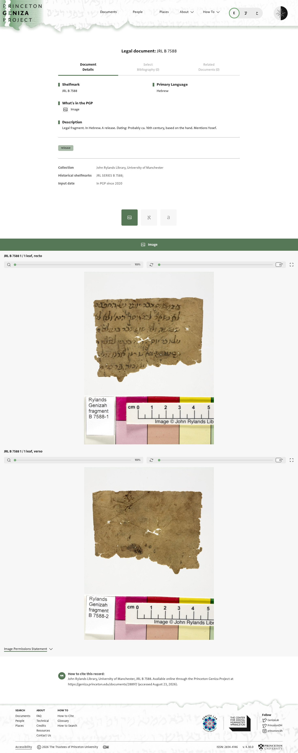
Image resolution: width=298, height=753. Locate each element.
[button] (23, 15)
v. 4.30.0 (248, 747)
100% (137, 264)
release (66, 148)
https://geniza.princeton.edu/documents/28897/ (102, 684)
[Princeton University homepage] (270, 747)
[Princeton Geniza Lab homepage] (213, 723)
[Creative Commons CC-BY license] (106, 747)
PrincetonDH (275, 725)
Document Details (88, 67)
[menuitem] (105, 14)
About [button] (184, 12)
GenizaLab (273, 720)
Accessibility (23, 747)
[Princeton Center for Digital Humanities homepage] (243, 723)
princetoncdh (275, 731)
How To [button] (208, 12)
